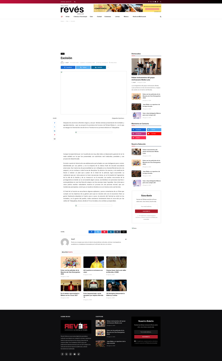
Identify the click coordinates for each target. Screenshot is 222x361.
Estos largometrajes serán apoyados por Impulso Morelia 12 (93, 295)
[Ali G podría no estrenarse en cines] (93, 262)
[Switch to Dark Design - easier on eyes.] (160, 1)
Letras (117, 16)
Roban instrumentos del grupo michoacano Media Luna (143, 79)
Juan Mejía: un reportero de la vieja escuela (151, 105)
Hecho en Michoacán (139, 16)
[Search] (74, 1)
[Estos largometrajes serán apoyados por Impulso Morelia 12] (93, 285)
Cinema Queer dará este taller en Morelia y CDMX (116, 271)
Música (126, 16)
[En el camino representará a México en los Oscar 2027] (71, 285)
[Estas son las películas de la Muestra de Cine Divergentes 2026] (71, 262)
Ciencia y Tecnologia (80, 16)
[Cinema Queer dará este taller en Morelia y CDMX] (116, 262)
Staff (67, 62)
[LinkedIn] (54, 130)
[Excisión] (94, 92)
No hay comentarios (103, 62)
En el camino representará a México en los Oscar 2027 (70, 294)
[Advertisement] (111, 37)
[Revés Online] (72, 9)
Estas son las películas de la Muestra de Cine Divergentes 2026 (70, 272)
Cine (91, 16)
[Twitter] (54, 126)
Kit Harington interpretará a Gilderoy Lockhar (115, 294)
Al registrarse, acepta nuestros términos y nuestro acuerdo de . (146, 217)
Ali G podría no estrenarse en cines (93, 271)
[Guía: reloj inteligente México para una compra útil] (136, 115)
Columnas (107, 16)
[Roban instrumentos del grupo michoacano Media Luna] (146, 66)
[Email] (54, 138)
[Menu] (62, 16)
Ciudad (99, 16)
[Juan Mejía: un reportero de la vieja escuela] (136, 106)
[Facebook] (54, 122)
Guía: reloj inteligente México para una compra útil (152, 114)
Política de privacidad (151, 343)
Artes (67, 16)
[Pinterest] (54, 134)
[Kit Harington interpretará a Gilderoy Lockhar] (116, 285)
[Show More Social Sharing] (108, 67)
